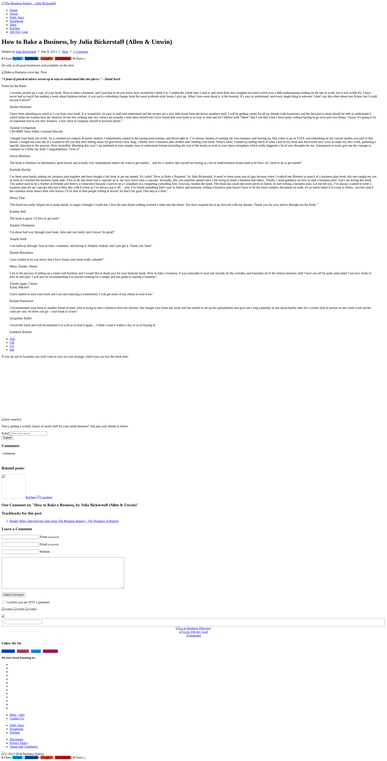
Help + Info (17, 714)
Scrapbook (16, 21)
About (14, 14)
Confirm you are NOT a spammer (28, 602)
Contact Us (17, 718)
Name (49, 536)
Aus (12, 339)
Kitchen (15, 28)
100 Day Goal (19, 32)
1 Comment (80, 51)
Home (14, 10)
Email (5, 433)
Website (45, 551)
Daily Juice (17, 17)
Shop (13, 24)
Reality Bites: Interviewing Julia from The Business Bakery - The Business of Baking (64, 521)
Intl (12, 349)
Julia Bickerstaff (26, 51)
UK (12, 342)
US (12, 346)
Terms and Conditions (24, 746)
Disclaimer (16, 739)
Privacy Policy (19, 743)
